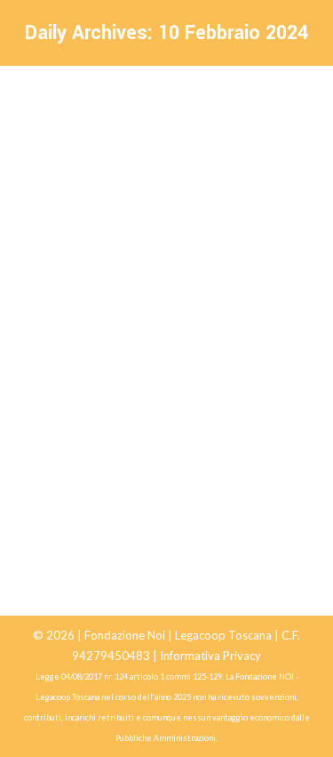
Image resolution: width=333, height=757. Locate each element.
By (173, 469)
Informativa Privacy (210, 655)
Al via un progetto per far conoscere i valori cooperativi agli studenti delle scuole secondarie (166, 415)
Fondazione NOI (82, 469)
